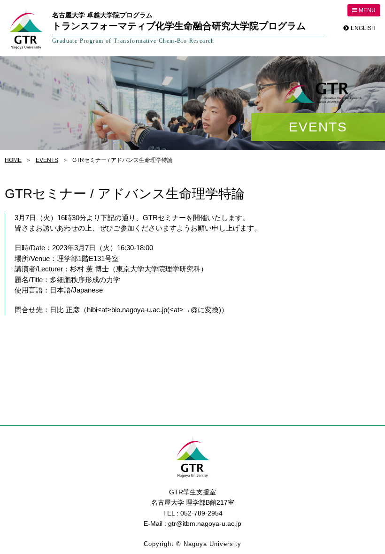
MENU (366, 10)
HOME (13, 160)
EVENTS (47, 160)
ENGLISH (363, 28)
